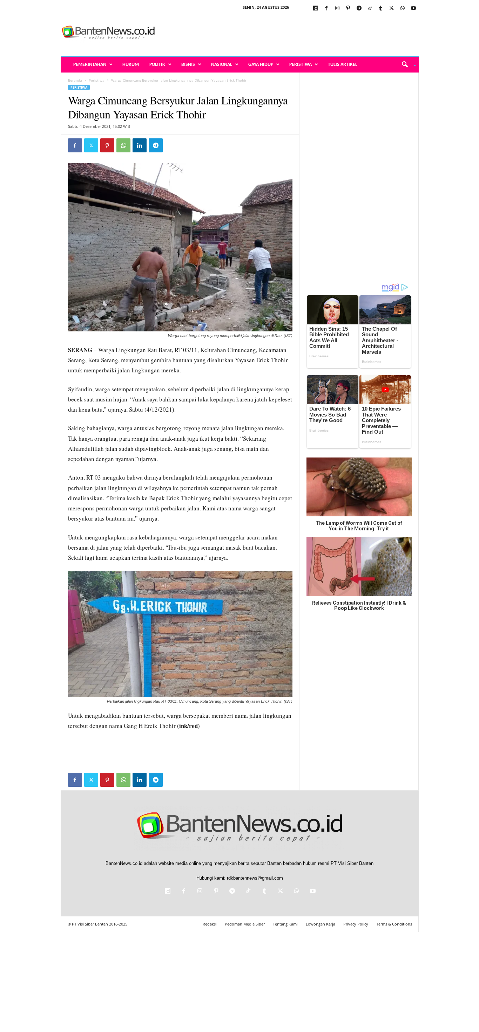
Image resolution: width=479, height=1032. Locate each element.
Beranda (75, 80)
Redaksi (210, 924)
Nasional (221, 64)
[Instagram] (337, 9)
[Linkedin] (140, 145)
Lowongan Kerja (320, 924)
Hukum (130, 64)
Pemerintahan (89, 64)
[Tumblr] (381, 9)
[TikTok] (370, 9)
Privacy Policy (355, 924)
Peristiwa (300, 64)
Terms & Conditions (394, 924)
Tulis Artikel (342, 64)
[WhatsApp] (402, 9)
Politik (157, 64)
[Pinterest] (348, 9)
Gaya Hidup (260, 64)
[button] (406, 65)
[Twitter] (391, 9)
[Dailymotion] (315, 9)
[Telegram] (359, 9)
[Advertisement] (291, 33)
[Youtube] (413, 9)
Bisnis (188, 64)
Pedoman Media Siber (245, 924)
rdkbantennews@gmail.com (255, 878)
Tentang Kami (285, 924)
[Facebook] (326, 9)
